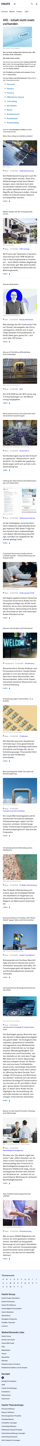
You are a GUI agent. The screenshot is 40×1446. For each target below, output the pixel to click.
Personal (11, 84)
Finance (10, 92)
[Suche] (32, 4)
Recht (9, 110)
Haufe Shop (12, 74)
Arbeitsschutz (13, 114)
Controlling (12, 101)
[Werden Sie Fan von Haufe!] (3, 1377)
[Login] (37, 4)
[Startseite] (6, 3)
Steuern (10, 88)
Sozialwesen (12, 118)
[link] (4, 11)
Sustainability (13, 122)
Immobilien (12, 105)
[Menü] (15, 4)
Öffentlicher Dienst (15, 97)
